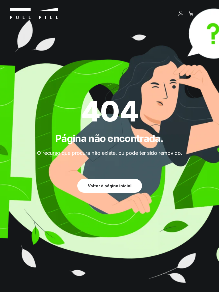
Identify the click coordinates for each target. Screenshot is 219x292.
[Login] (178, 13)
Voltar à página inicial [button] (109, 185)
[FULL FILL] (34, 13)
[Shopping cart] (188, 13)
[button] (206, 13)
